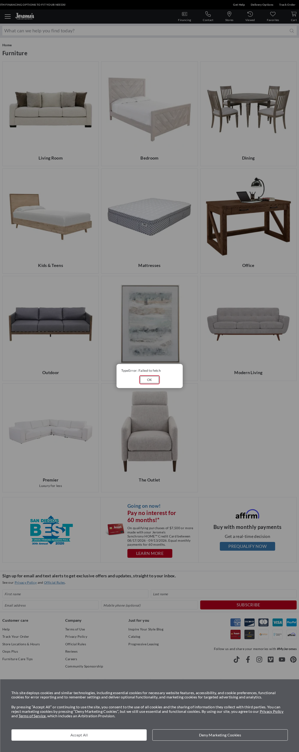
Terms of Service (32, 716)
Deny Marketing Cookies (220, 735)
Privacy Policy (272, 711)
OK (149, 380)
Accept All (79, 735)
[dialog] (150, 376)
